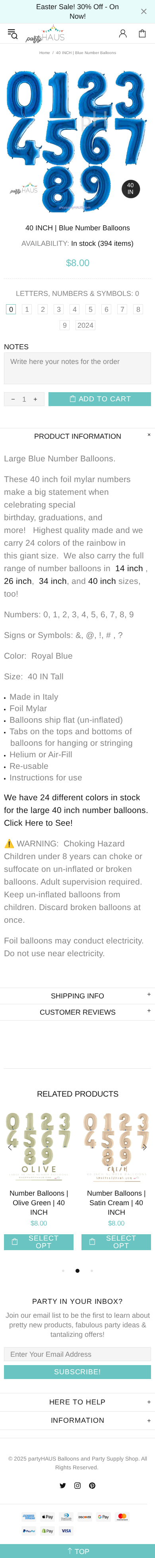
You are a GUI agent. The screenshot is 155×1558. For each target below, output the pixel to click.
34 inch (53, 580)
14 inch (129, 568)
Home (44, 53)
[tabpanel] (39, 1189)
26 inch (18, 580)
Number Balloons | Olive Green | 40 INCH (39, 1202)
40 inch (102, 580)
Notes (16, 347)
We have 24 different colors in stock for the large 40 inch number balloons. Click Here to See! (77, 810)
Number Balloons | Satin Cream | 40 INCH (116, 1202)
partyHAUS (44, 33)
